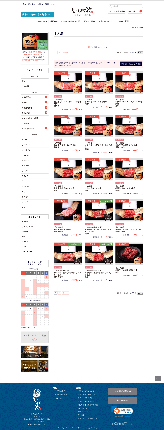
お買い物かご (133, 11)
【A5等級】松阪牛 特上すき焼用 (62, 229)
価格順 (119, 52)
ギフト (24, 81)
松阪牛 (24, 102)
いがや (34, 92)
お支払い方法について (86, 391)
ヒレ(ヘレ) (26, 155)
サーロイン (26, 150)
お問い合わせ (83, 408)
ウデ (23, 181)
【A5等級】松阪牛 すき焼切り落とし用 (126, 270)
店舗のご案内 (89, 21)
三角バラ (25, 176)
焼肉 (23, 237)
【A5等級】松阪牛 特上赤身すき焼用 (64, 188)
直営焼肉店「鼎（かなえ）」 (88, 418)
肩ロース (25, 139)
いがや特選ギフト (62, 394)
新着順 (126, 52)
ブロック (25, 246)
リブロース (26, 145)
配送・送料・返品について (88, 394)
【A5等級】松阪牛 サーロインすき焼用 (96, 102)
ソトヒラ (25, 202)
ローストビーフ (27, 251)
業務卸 (34, 135)
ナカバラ (25, 166)
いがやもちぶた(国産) (30, 118)
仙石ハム (54, 21)
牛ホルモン (26, 113)
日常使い (25, 123)
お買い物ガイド (105, 21)
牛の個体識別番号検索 (122, 391)
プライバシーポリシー (86, 401)
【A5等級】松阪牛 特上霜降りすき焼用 (126, 145)
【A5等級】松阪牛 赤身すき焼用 (93, 188)
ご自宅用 (25, 86)
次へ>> (65, 52)
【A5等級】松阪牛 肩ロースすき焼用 (125, 188)
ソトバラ (25, 171)
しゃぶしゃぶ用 (27, 226)
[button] (122, 411)
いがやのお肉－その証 (70, 21)
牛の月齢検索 (122, 400)
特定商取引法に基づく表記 (88, 405)
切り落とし (26, 242)
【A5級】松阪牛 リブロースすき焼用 (65, 145)
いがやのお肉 (41, 21)
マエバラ (25, 160)
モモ (23, 192)
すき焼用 (25, 221)
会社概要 (81, 415)
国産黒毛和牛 (27, 108)
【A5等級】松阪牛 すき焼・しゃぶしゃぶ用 (128, 229)
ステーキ (25, 231)
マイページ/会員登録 (116, 11)
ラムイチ (25, 186)
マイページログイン (85, 398)
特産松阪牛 (26, 97)
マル (23, 207)
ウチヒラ (25, 197)
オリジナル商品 (28, 129)
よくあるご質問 (122, 21)
